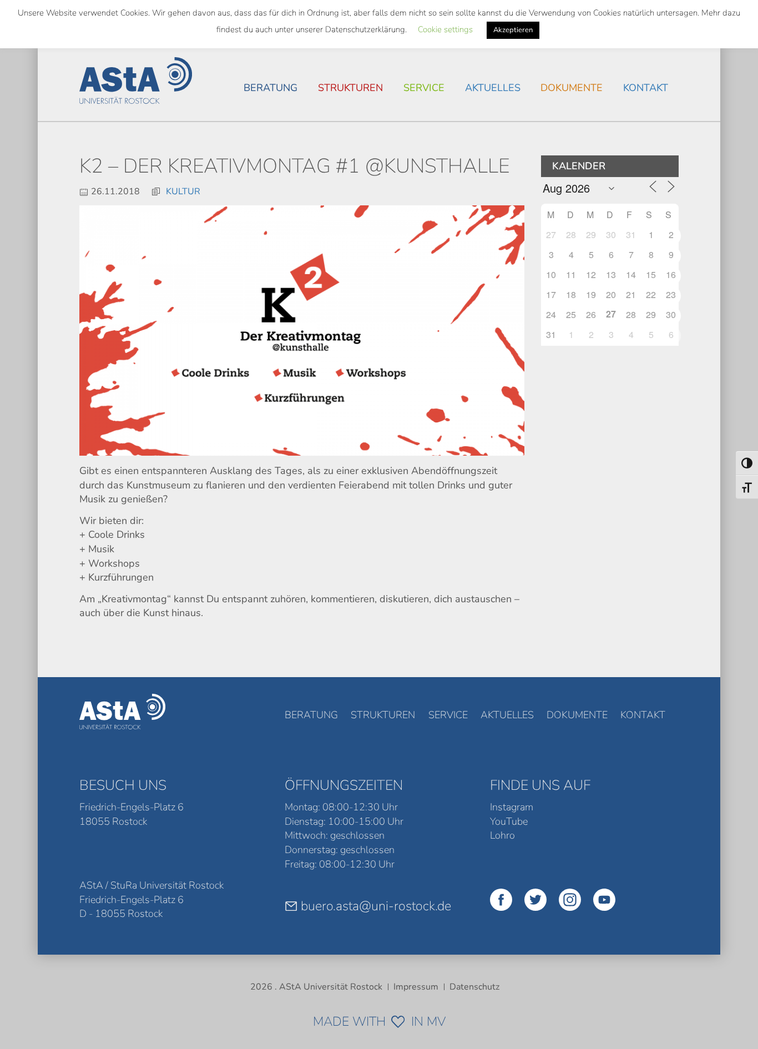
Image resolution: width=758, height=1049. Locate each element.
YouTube (509, 821)
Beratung (270, 87)
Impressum (415, 987)
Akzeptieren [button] (513, 30)
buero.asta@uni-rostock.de (376, 906)
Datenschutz (474, 987)
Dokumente (571, 87)
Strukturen (350, 87)
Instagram (511, 807)
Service (423, 87)
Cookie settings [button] (445, 29)
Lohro (502, 835)
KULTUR (183, 191)
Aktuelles (493, 87)
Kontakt (645, 87)
